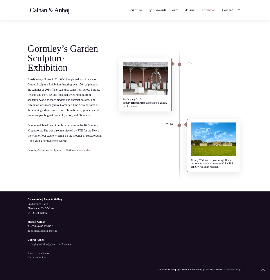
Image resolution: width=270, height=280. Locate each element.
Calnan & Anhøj (49, 10)
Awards (161, 10)
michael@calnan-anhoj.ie (44, 230)
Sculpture (135, 10)
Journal (190, 10)
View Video (84, 150)
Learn (174, 10)
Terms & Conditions (38, 253)
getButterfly (209, 269)
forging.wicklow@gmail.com (46, 244)
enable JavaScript (232, 269)
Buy (149, 10)
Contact (227, 10)
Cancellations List (37, 257)
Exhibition (208, 10)
